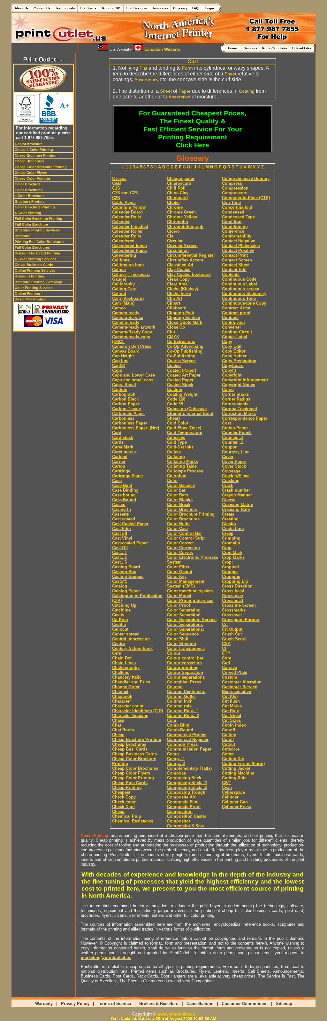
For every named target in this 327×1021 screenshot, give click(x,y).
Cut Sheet (231, 715)
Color (172, 480)
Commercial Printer (186, 734)
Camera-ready (125, 322)
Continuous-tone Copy (244, 303)
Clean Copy (178, 279)
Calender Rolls (126, 236)
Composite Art (181, 797)
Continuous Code (239, 279)
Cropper (230, 571)
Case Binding (125, 490)
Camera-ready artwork (133, 327)
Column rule (179, 706)
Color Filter (178, 567)
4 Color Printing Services (35, 259)
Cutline (229, 734)
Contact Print (235, 255)
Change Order (126, 686)
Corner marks (235, 394)
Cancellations (199, 1003)
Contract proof (236, 312)
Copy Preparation (239, 360)
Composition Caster (186, 816)
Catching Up (124, 605)
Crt (225, 624)
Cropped (230, 567)
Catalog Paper (126, 590)
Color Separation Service (192, 619)
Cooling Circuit (237, 332)
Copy (227, 341)
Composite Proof (184, 806)
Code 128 (176, 399)
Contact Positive (238, 250)
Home (233, 48)
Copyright (231, 375)
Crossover (232, 614)
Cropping (231, 576)
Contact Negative (238, 240)
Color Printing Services (34, 288)
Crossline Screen (239, 605)
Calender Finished (130, 226)
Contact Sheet (235, 264)
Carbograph (123, 394)
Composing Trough (186, 792)
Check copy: (124, 801)
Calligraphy (123, 284)
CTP (226, 653)
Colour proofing (183, 667)
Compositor (178, 821)
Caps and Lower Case (133, 375)
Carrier (118, 461)
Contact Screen (237, 260)
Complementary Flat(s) (189, 768)
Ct (224, 648)
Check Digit (123, 806)
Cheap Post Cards (130, 782)
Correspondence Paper (244, 418)
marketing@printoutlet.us (106, 957)
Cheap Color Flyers (31, 173)
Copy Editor (234, 351)
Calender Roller (127, 231)
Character (121, 701)
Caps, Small (124, 384)
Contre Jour (233, 322)
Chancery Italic (126, 677)
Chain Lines (124, 662)
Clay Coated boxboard (189, 274)
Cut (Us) (230, 696)
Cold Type (177, 442)
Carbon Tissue (126, 408)
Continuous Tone (239, 298)
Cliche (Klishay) (182, 288)
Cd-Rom (120, 619)
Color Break (178, 504)
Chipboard (177, 197)
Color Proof (178, 605)
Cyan (227, 787)
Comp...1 (176, 758)
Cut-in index (234, 725)
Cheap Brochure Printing (36, 155)
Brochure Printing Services (37, 230)
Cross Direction (237, 586)
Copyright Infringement (245, 380)
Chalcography (126, 667)
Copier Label (234, 336)
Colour (173, 653)
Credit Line (233, 528)
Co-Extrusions (181, 341)
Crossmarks (234, 610)
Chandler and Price (131, 682)
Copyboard (233, 365)
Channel (120, 691)
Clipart (173, 303)
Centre (118, 643)
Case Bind (122, 485)
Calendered (123, 240)
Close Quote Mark (184, 322)
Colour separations (186, 677)
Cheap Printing (127, 787)
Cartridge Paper (127, 475)
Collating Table (182, 466)
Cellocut (120, 629)
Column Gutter (181, 696)
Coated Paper (180, 380)
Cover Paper (234, 461)
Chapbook (122, 696)
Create (228, 514)
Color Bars (177, 495)
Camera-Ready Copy (132, 332)
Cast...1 (119, 552)
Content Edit (234, 269)
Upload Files (302, 48)
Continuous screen (240, 288)
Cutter (228, 754)
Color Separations (185, 624)
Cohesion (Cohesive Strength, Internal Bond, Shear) (191, 413)
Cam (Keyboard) (128, 298)
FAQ (195, 8)
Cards (118, 442)
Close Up (176, 327)
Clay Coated (179, 269)
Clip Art (174, 298)
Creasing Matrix (237, 504)
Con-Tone (231, 202)
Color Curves (180, 552)
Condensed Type (238, 216)
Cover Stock (234, 466)
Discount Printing (29, 276)
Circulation (178, 250)
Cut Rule (230, 710)
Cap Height (123, 356)
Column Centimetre (186, 691)
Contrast (230, 317)
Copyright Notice (238, 384)
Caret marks (124, 451)
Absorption (179, 96)
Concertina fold (237, 207)
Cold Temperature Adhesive (184, 435)
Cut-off (228, 730)
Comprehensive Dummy (246, 178)
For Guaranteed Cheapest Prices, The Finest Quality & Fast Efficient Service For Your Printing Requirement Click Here (192, 129)
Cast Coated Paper (130, 523)
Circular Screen (182, 245)
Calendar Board (127, 212)
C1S (116, 188)
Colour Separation (185, 672)
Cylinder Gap (235, 801)
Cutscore (231, 749)
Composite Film (183, 801)
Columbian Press (184, 682)
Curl (226, 662)
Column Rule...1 (183, 710)
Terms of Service (114, 1003)
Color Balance (181, 485)
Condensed (233, 212)
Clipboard (176, 308)
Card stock (122, 437)
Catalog (119, 586)
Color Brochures (28, 190)
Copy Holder (234, 356)
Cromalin (231, 543)
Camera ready (125, 312)
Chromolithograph (185, 226)
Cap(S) (118, 365)
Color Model (179, 595)
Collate (174, 451)
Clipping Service (183, 317)
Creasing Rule (236, 509)
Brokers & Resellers (158, 1003)
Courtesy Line (235, 451)
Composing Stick (184, 777)
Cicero (173, 231)
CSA (226, 643)
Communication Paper (189, 749)
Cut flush (231, 701)
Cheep (118, 811)
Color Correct (180, 543)
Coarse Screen (181, 360)
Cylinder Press (236, 806)
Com (171, 720)
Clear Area (177, 284)
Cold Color (177, 423)
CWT (226, 782)
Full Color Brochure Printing (38, 219)
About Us (22, 8)
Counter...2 (232, 442)
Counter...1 (232, 437)
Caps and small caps (132, 380)
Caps (117, 370)
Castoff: (119, 581)
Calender (121, 221)
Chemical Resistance (132, 821)
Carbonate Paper (128, 413)
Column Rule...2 (183, 715)
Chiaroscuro (179, 183)
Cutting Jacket (236, 768)
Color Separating (184, 610)
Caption (119, 389)
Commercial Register (188, 739)
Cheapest (121, 792)
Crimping (231, 538)
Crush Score (234, 638)
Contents (231, 274)
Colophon (176, 475)
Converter (231, 327)
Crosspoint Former (240, 619)
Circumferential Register (191, 255)
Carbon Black (125, 399)
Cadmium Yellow (129, 207)
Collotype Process (185, 471)
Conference (233, 231)
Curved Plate (234, 672)
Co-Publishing (181, 356)
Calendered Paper (129, 250)
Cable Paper (124, 202)
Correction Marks (239, 413)
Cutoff (228, 739)
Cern (116, 653)
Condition (231, 221)
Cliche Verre (179, 293)
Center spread (126, 634)
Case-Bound (124, 499)
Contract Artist (236, 308)
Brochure (22, 236)
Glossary (180, 8)
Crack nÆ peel (236, 475)
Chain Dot (122, 658)
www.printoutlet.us (176, 1014)
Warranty (44, 1003)
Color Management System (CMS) (185, 583)
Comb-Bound (180, 730)
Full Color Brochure (31, 224)
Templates (160, 8)
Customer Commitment (245, 1003)
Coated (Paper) (181, 370)
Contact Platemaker (241, 245)
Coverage (231, 471)
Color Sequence (183, 634)
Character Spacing (130, 715)
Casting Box (124, 571)
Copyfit (229, 370)
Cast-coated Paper (130, 543)
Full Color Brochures (32, 247)
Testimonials (65, 8)
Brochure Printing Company (38, 282)
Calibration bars (128, 264)
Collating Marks (182, 461)
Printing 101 (111, 8)
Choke (173, 202)
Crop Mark (232, 552)
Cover (227, 456)
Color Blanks (180, 499)
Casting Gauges (127, 576)
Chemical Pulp (126, 816)
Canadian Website (161, 49)
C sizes (119, 178)
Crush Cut (232, 634)
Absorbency (146, 79)
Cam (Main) (123, 303)
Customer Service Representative (239, 689)
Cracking (231, 480)
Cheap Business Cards (34, 265)
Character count (127, 706)
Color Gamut (179, 571)
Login (208, 8)
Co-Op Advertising (185, 346)
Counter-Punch (237, 432)
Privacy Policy (75, 1003)
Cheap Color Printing (32, 178)
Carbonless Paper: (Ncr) (135, 427)
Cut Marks (232, 706)
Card (116, 432)
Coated (174, 365)
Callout (119, 293)
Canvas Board (126, 351)
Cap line (120, 360)
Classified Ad (180, 264)
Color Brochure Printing (35, 207)
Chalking (121, 672)
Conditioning (235, 226)
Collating (176, 456)
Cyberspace (233, 792)
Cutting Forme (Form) (243, 763)
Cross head (233, 590)
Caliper (119, 269)
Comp (173, 754)
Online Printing (27, 293)
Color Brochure (28, 184)
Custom (229, 677)
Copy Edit (231, 346)
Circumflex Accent (185, 260)
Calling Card (124, 288)
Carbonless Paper (129, 423)
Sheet (230, 73)
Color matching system (190, 590)
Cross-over (232, 595)
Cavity (118, 614)
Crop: (227, 562)
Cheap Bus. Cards (130, 749)
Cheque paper (180, 178)
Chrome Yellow (182, 216)
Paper (185, 91)
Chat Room (123, 730)
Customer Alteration (242, 682)
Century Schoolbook (132, 648)
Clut (171, 332)
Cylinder (230, 797)
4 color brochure (28, 144)
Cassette (120, 514)
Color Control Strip (186, 538)
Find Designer (137, 8)
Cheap (118, 734)
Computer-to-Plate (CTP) (246, 197)
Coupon (230, 447)
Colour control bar (185, 658)
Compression (235, 188)
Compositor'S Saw (185, 825)
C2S (116, 197)
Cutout (228, 744)
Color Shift (177, 638)
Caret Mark (122, 447)
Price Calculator (274, 48)
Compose (176, 773)
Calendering (124, 255)
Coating (247, 91)
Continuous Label (239, 284)
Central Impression (131, 638)
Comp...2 (176, 763)
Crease (228, 499)
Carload (119, 456)
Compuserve (234, 193)
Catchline (121, 610)
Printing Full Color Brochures (39, 242)
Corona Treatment (239, 408)
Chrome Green (181, 212)
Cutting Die (233, 758)
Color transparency (186, 648)
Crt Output (232, 629)
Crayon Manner (237, 495)
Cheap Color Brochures (135, 768)
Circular (175, 240)
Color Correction (183, 547)
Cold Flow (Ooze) (184, 427)
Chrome (175, 207)
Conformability (236, 236)
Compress (232, 183)
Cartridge (121, 471)
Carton (118, 466)
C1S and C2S (125, 193)
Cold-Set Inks (180, 447)
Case (117, 480)
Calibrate (121, 260)
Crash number (236, 490)
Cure (226, 658)
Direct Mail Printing (31, 299)
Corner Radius (236, 399)
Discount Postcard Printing (37, 253)
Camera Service (127, 317)
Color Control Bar (184, 533)
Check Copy (124, 797)
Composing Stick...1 (187, 782)
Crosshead (232, 600)
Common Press (182, 744)
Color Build (178, 523)
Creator (229, 523)
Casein (118, 504)
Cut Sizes (231, 720)
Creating (230, 519)
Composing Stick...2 (187, 787)
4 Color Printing (28, 213)
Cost (226, 423)
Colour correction (184, 662)
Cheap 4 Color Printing (34, 150)
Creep (227, 533)
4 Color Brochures (30, 196)
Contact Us (42, 8)
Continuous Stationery (244, 293)
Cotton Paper (235, 427)
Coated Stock (180, 384)
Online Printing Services (35, 270)
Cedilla (119, 624)
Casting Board (126, 567)
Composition (180, 811)
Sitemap (284, 1003)
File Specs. (88, 8)
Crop (227, 547)
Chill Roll (176, 188)
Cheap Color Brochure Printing (41, 167)
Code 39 (175, 403)
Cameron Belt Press (131, 346)
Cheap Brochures (29, 161)
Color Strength (181, 643)
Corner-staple (235, 403)
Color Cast (177, 528)
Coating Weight (182, 394)
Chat (116, 725)
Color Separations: (185, 629)
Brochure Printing (30, 201)
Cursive (229, 667)
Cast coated (123, 519)
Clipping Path (180, 312)
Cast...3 (119, 562)
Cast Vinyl (122, 538)
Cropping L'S (235, 581)
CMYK (173, 336)
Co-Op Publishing (184, 351)
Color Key (176, 576)
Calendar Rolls (126, 216)
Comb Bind (178, 725)
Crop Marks (233, 557)
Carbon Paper (125, 403)
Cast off (119, 533)
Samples (250, 48)
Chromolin (177, 221)
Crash (227, 485)
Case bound (124, 495)
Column (175, 686)
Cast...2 (119, 557)
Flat (143, 68)
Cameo (119, 308)
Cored (228, 389)
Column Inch (180, 701)
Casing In (121, 509)
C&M (116, 183)
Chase (118, 720)
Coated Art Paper (184, 375)
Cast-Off (120, 547)
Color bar (176, 490)
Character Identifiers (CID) (137, 710)
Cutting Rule (234, 777)
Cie (170, 236)
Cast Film (121, 528)
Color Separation (184, 614)
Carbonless (123, 418)
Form (187, 68)
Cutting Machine (238, 773)
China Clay (177, 193)
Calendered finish (129, 245)
